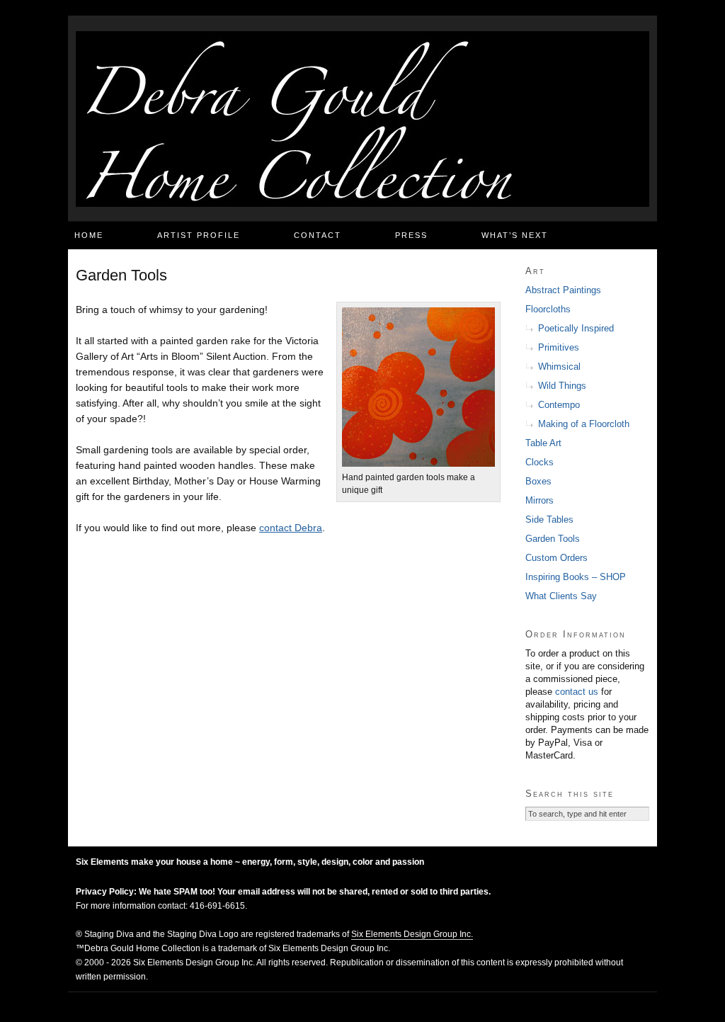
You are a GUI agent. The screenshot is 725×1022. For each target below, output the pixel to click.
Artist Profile (198, 235)
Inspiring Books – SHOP (575, 577)
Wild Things (562, 385)
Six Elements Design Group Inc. (412, 934)
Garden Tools (552, 538)
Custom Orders (556, 557)
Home (88, 235)
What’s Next (514, 235)
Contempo (559, 404)
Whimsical (559, 366)
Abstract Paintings (563, 290)
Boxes (538, 481)
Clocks (539, 462)
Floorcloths (548, 309)
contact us (576, 691)
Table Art (543, 443)
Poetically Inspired (576, 328)
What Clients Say (561, 596)
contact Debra (290, 527)
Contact (317, 235)
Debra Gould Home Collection (362, 119)
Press (411, 235)
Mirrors (539, 500)
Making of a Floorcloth (583, 424)
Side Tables (549, 519)
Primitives (558, 347)
